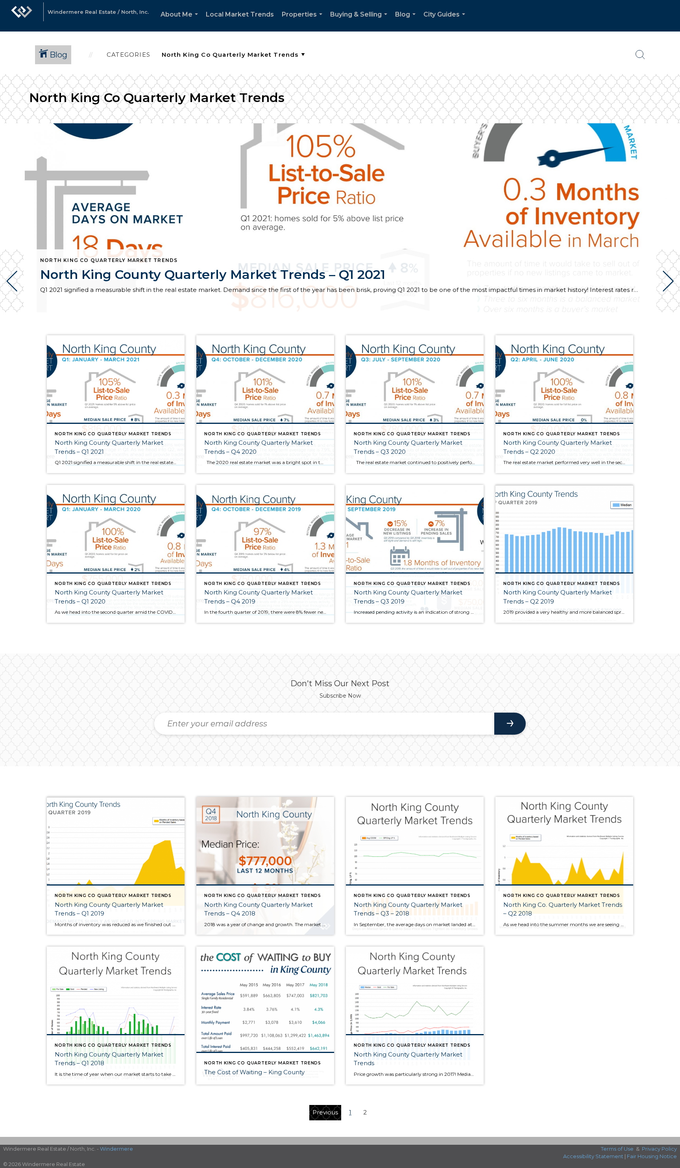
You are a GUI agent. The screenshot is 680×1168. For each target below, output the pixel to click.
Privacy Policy (659, 1149)
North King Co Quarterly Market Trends (108, 260)
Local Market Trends (240, 14)
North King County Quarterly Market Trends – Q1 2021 (212, 274)
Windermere (116, 1149)
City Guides (445, 21)
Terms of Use (617, 1149)
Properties (303, 21)
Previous (325, 1112)
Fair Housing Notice (652, 1156)
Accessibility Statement (593, 1156)
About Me (181, 21)
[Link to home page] (21, 16)
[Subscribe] (510, 724)
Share (668, 334)
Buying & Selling (360, 21)
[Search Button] (640, 54)
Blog (407, 21)
